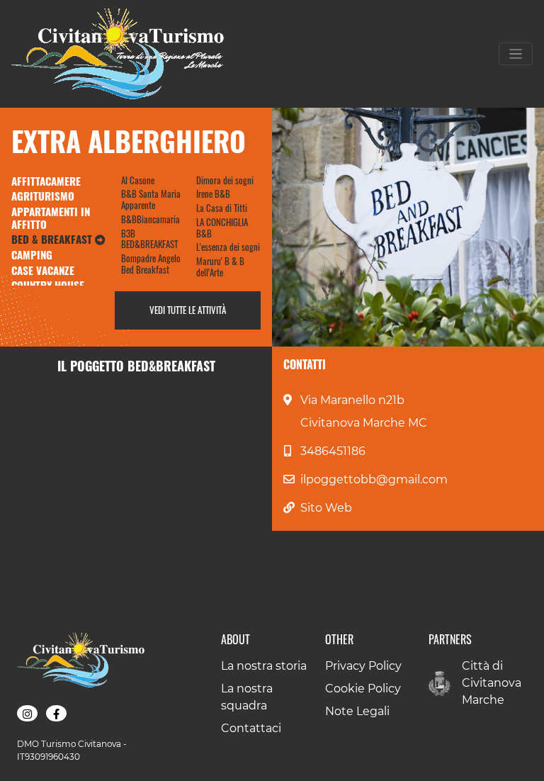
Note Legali (357, 711)
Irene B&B (213, 193)
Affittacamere (46, 181)
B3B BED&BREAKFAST (149, 239)
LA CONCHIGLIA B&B (222, 227)
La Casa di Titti (221, 208)
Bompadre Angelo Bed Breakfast (151, 263)
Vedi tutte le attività (187, 310)
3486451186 (333, 451)
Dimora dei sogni (225, 180)
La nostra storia (264, 666)
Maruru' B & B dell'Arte (220, 266)
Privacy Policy (363, 666)
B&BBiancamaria (150, 219)
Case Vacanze (42, 270)
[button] (27, 713)
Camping (31, 254)
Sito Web (326, 508)
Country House (47, 285)
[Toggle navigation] (516, 54)
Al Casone (137, 180)
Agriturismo (42, 195)
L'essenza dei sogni (228, 247)
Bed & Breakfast (53, 239)
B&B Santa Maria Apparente (151, 199)
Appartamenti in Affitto (50, 217)
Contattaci (251, 728)
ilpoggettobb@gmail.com (374, 479)
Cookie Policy (363, 688)
